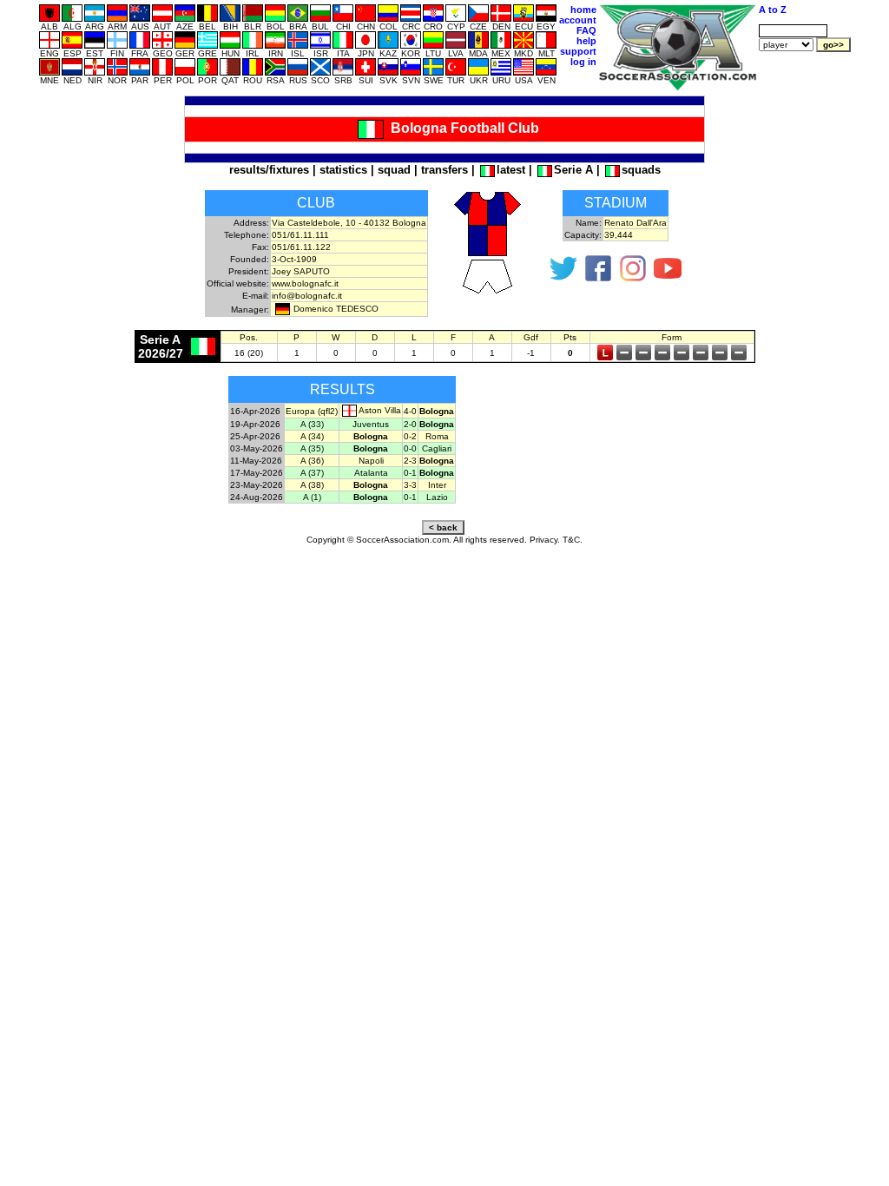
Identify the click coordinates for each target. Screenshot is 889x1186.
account (577, 20)
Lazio (437, 497)
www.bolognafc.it (305, 283)
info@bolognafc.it (307, 295)
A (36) (312, 460)
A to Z (773, 9)
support (578, 51)
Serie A (573, 169)
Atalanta (371, 473)
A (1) (312, 497)
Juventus (370, 424)
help (586, 41)
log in (583, 61)
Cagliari (436, 448)
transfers (444, 169)
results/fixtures (269, 169)
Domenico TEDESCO (336, 308)
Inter (437, 485)
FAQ (586, 30)
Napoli (371, 460)
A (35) (312, 448)
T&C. (573, 539)
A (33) (312, 424)
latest (511, 169)
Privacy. (545, 539)
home (583, 9)
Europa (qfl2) (312, 411)
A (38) (312, 485)
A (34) (312, 436)
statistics (343, 169)
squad (394, 169)
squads (641, 169)
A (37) (312, 473)
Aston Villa (380, 410)
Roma (437, 436)
